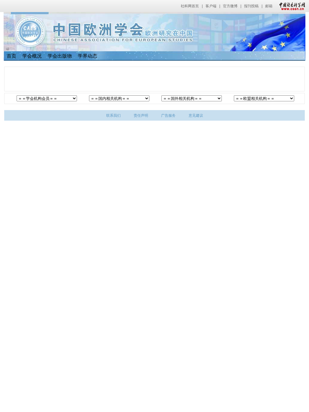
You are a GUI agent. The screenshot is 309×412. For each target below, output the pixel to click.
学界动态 (87, 56)
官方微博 (230, 6)
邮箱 (268, 6)
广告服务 (168, 115)
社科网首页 (190, 6)
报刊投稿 (251, 6)
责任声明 (141, 115)
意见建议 (196, 115)
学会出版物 (60, 56)
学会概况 (32, 56)
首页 (11, 56)
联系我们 (113, 115)
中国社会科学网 (290, 6)
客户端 (210, 6)
